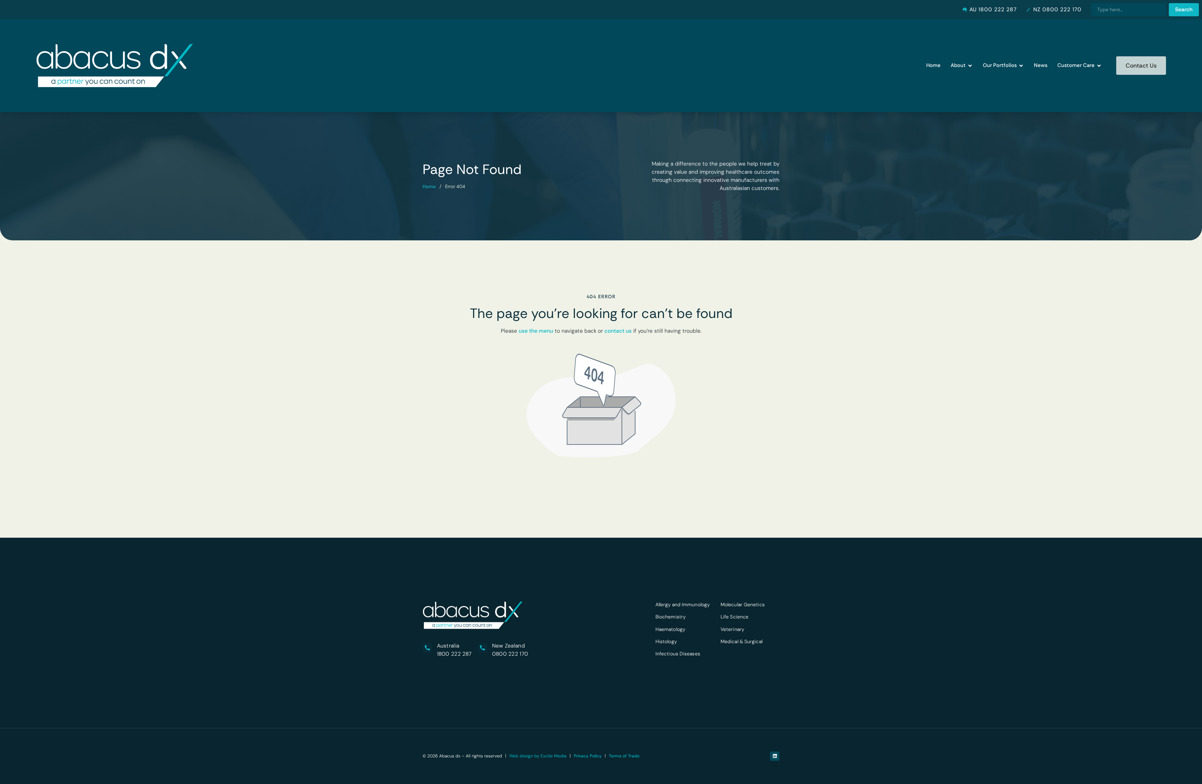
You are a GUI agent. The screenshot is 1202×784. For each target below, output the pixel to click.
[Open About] (970, 65)
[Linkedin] (774, 756)
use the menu (536, 330)
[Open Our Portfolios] (1021, 65)
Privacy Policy (588, 756)
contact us (618, 330)
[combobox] (1128, 9)
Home (429, 186)
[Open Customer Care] (1099, 65)
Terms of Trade (624, 756)
